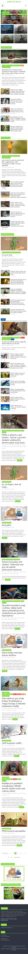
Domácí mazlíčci (10, 65)
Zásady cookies (4, 920)
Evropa (6, 710)
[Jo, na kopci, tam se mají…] (14, 466)
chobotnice (22, 617)
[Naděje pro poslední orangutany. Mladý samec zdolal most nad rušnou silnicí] (14, 762)
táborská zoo (7, 573)
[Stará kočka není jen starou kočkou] (14, 634)
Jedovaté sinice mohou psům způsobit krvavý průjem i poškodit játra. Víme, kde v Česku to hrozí (13, 71)
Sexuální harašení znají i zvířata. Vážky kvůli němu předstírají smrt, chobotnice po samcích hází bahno (13, 224)
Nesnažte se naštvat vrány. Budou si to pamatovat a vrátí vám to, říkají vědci (20, 38)
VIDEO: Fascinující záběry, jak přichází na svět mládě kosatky (17, 382)
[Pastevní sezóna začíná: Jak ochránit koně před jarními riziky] (5, 271)
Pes (22, 65)
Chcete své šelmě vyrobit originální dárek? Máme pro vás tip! (14, 343)
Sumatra (8, 795)
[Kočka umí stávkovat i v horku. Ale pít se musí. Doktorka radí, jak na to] (5, 108)
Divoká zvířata (9, 14)
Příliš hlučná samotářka (13, 831)
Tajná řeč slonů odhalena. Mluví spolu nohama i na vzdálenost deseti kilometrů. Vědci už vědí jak (18, 195)
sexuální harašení (11, 619)
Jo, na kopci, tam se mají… (11, 485)
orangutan (4, 795)
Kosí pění (6, 525)
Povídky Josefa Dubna (16, 252)
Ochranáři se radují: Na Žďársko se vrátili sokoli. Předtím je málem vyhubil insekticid (14, 18)
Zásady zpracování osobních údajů (9, 918)
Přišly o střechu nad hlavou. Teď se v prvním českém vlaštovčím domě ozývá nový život (17, 205)
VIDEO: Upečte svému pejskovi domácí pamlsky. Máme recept (17, 399)
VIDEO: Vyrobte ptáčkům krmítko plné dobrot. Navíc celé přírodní (18, 391)
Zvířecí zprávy (11, 22)
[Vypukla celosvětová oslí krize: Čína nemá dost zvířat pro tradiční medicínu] (5, 309)
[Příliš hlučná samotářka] (14, 813)
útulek (17, 573)
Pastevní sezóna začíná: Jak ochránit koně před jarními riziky (18, 273)
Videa (12, 339)
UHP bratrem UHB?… (12, 743)
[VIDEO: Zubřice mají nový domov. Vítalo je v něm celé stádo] (5, 372)
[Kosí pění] (14, 507)
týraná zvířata (12, 573)
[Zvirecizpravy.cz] (14, 1)
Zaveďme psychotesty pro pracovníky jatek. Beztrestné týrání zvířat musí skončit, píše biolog (17, 302)
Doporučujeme (17, 14)
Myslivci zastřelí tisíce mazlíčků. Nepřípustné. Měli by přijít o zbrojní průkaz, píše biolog (17, 129)
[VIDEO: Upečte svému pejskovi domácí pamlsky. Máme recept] (5, 397)
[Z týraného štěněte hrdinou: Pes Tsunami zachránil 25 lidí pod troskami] (5, 98)
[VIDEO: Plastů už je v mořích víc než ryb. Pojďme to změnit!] (5, 405)
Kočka (23, 337)
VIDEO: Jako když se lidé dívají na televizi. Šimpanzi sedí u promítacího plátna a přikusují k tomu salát (18, 366)
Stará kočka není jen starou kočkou (12, 654)
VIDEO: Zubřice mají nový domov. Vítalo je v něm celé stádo (17, 374)
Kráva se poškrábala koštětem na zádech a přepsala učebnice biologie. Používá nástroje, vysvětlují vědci (14, 292)
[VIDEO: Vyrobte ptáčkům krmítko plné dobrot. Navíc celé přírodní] (5, 389)
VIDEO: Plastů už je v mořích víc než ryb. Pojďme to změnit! (18, 407)
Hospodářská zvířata (6, 252)
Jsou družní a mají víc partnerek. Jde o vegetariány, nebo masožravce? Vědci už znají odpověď (13, 162)
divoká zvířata (13, 446)
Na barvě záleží (7, 255)
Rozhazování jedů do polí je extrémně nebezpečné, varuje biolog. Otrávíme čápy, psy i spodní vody (18, 282)
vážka (16, 619)
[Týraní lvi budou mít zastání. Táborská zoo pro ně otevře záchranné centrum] (5, 211)
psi (11, 710)
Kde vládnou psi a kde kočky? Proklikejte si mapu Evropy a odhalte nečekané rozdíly (18, 119)
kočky (10, 710)
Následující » (17, 857)
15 (8, 857)
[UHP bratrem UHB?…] (14, 725)
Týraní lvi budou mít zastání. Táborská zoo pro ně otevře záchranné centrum (17, 214)
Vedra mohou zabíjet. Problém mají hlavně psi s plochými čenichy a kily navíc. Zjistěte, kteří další (17, 92)
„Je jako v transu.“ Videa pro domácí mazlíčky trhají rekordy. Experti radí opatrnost (21, 28)
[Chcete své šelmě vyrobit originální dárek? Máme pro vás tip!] (14, 322)
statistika (14, 710)
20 (11, 857)
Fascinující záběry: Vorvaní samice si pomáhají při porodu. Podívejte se (6, 28)
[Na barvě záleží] (14, 237)
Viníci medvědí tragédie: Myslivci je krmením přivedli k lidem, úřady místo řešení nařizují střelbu (13, 184)
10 (25, 853)
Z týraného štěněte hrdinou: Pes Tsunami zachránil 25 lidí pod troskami (16, 101)
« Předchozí (5, 853)
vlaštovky (3, 448)
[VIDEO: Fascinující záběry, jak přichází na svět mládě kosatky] (5, 380)
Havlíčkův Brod (19, 446)
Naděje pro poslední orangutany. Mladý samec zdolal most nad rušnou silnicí (13, 787)
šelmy (3, 573)
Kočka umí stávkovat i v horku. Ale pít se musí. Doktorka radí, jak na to (17, 110)
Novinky (22, 14)
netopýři (24, 446)
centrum (8, 446)
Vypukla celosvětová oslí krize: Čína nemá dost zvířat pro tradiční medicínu (7, 38)
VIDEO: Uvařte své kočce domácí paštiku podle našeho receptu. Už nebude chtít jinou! (18, 356)
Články (4, 14)
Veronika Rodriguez (6, 67)
